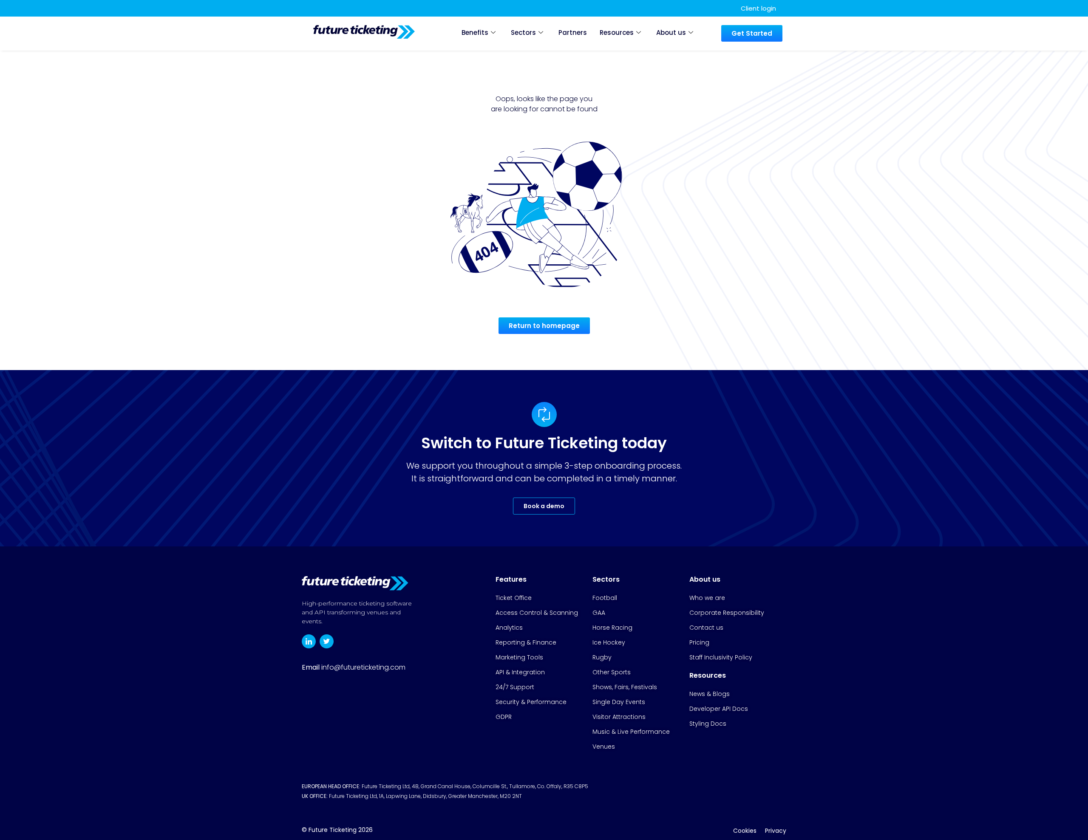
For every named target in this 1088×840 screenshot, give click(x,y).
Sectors (523, 32)
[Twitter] (327, 641)
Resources (617, 32)
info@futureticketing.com (363, 667)
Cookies (744, 830)
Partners (572, 32)
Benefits (475, 32)
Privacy (775, 830)
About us (671, 32)
